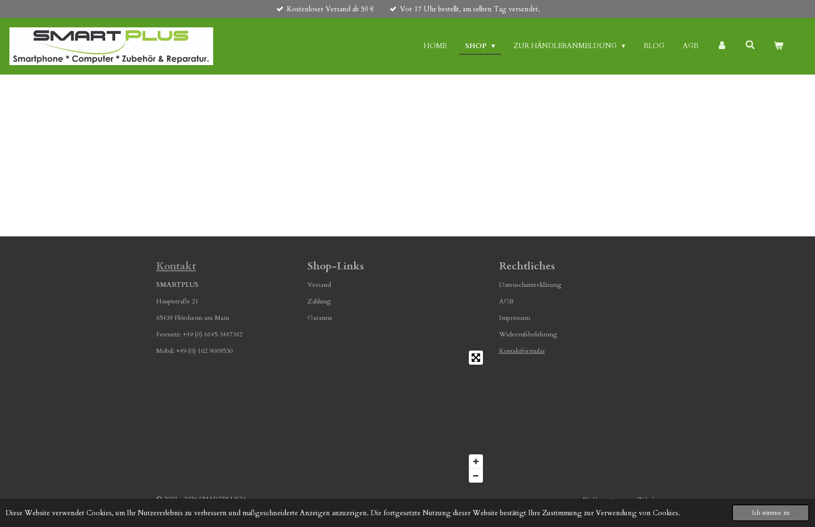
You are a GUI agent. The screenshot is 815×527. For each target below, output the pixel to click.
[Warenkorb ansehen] (778, 46)
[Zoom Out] (476, 475)
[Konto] (721, 46)
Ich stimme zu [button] (771, 513)
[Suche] (750, 45)
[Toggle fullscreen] (476, 358)
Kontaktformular (522, 350)
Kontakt (176, 266)
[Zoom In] (476, 461)
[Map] (397, 416)
